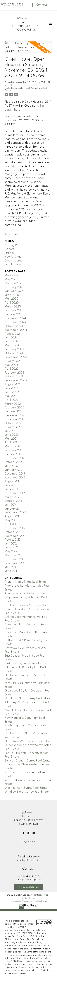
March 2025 (13, 306)
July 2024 (11, 337)
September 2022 (16, 380)
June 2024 (12, 341)
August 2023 (13, 361)
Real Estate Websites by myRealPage (28, 901)
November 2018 (15, 477)
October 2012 (13, 532)
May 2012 (11, 551)
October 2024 (14, 326)
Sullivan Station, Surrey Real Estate (27, 760)
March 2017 (12, 497)
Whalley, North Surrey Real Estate (27, 791)
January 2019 (13, 470)
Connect (41, 4)
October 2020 (14, 462)
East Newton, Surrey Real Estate (25, 663)
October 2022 (14, 376)
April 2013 (11, 524)
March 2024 (13, 345)
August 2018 (12, 481)
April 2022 (12, 400)
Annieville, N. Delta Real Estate (25, 593)
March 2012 (12, 555)
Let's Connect (28, 887)
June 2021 (11, 435)
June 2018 (11, 489)
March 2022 (13, 404)
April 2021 (11, 442)
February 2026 (14, 287)
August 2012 (13, 539)
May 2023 (11, 365)
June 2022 (12, 392)
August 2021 (13, 427)
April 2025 (12, 302)
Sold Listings (13, 264)
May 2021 (11, 438)
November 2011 (14, 559)
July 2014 (11, 505)
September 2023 (16, 357)
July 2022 (11, 388)
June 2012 (11, 547)
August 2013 (13, 516)
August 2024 (13, 334)
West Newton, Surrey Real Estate (26, 788)
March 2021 (12, 446)
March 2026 (13, 283)
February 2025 (14, 310)
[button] (23, 833)
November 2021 (15, 419)
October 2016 (13, 501)
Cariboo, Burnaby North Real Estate (28, 605)
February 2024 (14, 349)
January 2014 (13, 508)
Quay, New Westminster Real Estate (28, 741)
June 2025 (12, 295)
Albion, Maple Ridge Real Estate (26, 581)
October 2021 (13, 423)
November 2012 (15, 528)
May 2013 (11, 520)
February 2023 (14, 372)
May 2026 (11, 279)
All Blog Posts (13, 245)
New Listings (13, 256)
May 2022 (11, 396)
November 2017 (15, 493)
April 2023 (12, 368)
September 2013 (15, 512)
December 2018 (15, 473)
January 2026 (14, 291)
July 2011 (10, 567)
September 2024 (16, 330)
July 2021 (11, 431)
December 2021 (15, 415)
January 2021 (13, 454)
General (10, 249)
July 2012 (11, 543)
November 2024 (15, 322)
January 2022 (14, 411)
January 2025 (14, 314)
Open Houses (13, 260)
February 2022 (14, 407)
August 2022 (13, 384)
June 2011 (11, 571)
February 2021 (14, 450)
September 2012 (15, 536)
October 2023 (14, 353)
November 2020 (15, 458)
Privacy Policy (28, 898)
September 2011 (15, 563)
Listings (9, 253)
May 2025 (11, 298)
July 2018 (11, 485)
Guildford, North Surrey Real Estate (27, 698)
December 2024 (15, 318)
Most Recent (12, 275)
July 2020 (11, 466)
